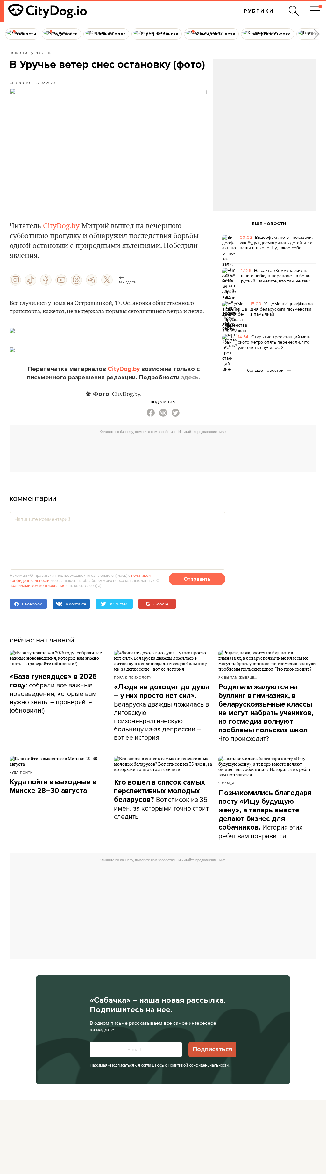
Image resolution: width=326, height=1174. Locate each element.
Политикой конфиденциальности (198, 1065)
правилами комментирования (37, 585)
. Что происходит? (265, 713)
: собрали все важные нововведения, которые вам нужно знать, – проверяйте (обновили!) (53, 693)
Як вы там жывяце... (237, 677)
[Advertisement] (264, 110)
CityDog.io (20, 82)
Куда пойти (21, 772)
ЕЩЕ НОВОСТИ (269, 223)
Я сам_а (226, 783)
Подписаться (212, 1049)
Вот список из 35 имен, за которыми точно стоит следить (161, 799)
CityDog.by (61, 226)
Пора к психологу (133, 677)
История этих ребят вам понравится (265, 814)
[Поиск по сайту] (294, 11)
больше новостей (266, 370)
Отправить (197, 579)
